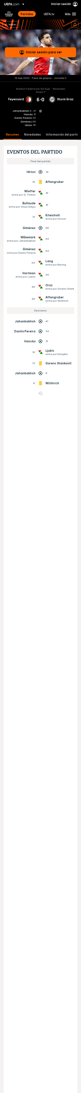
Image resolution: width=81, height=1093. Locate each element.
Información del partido (63, 134)
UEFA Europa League (9, 13)
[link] (27, 14)
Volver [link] (12, 24)
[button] (69, 14)
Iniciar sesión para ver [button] (44, 52)
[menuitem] (28, 14)
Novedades (32, 134)
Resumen (12, 134)
